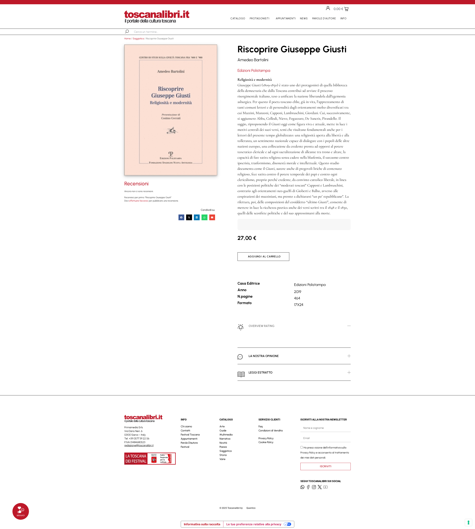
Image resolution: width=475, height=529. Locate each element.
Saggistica (138, 38)
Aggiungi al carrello (264, 256)
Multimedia (226, 434)
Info (343, 18)
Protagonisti (259, 18)
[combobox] (153, 32)
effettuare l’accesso (138, 200)
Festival (185, 446)
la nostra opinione (264, 356)
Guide (223, 430)
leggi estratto (260, 372)
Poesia (223, 446)
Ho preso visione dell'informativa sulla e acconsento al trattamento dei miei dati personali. (324, 452)
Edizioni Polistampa (254, 70)
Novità (223, 442)
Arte (222, 426)
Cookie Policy (265, 442)
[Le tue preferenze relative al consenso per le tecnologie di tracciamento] (468, 522)
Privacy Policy (265, 438)
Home (127, 38)
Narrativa (225, 438)
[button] (181, 217)
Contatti (185, 430)
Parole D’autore (324, 18)
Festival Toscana (190, 434)
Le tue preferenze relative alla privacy (253, 524)
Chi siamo (186, 426)
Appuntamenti (286, 18)
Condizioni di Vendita (270, 430)
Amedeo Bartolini (253, 59)
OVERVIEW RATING (261, 326)
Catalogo (237, 18)
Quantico (250, 508)
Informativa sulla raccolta (202, 524)
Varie (222, 459)
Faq (260, 426)
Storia (223, 455)
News (304, 18)
